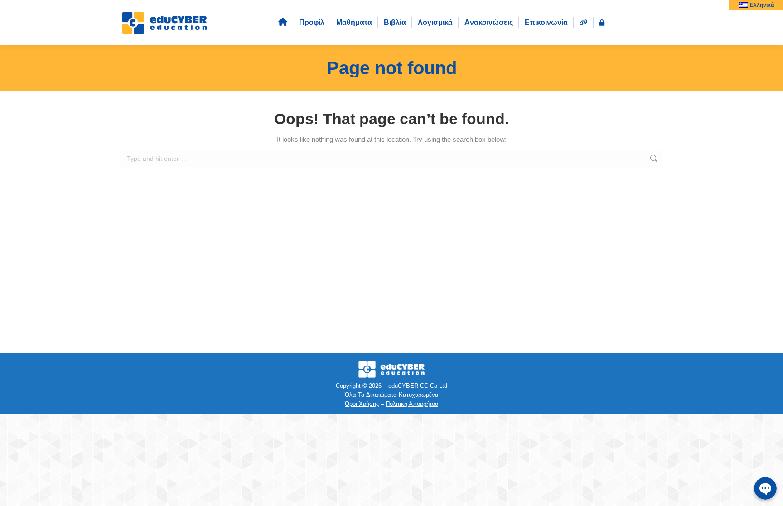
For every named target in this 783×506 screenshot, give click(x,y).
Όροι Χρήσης (362, 403)
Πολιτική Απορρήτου (412, 403)
